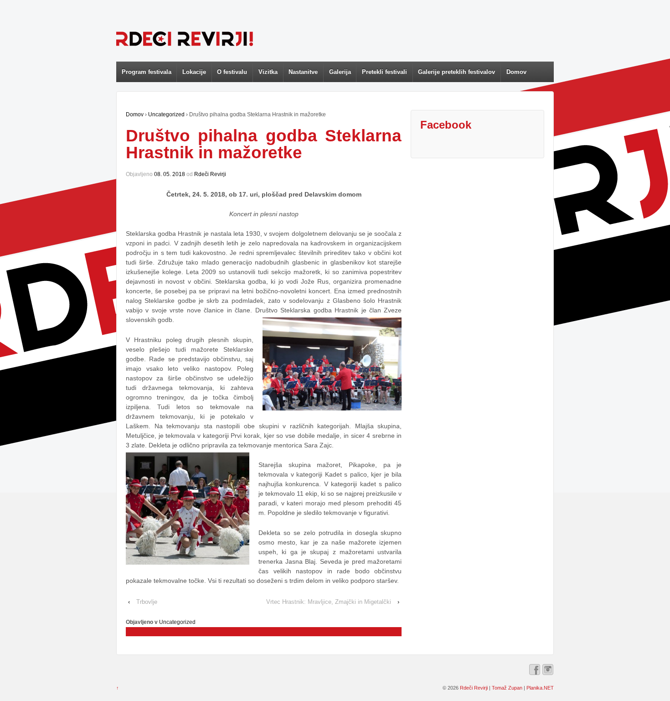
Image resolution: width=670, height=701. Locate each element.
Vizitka (268, 71)
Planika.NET (540, 688)
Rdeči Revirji (210, 174)
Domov (516, 71)
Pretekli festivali (384, 71)
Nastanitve (303, 71)
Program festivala (146, 71)
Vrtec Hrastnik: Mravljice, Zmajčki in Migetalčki (328, 601)
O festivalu (232, 71)
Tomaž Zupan (507, 688)
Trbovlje (146, 601)
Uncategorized (166, 114)
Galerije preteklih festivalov (456, 71)
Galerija (340, 71)
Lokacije (194, 71)
